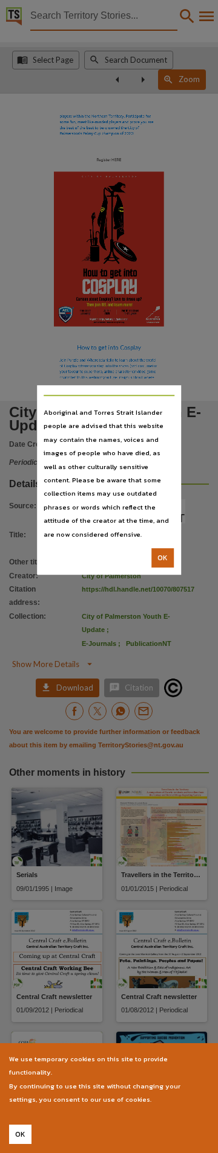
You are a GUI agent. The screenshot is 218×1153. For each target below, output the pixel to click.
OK (162, 557)
